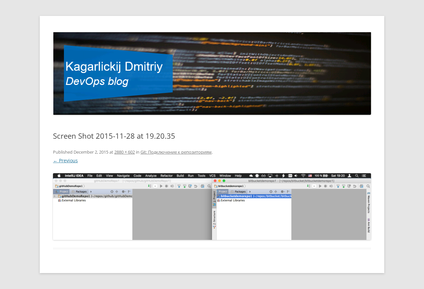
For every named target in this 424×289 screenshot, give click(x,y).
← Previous (65, 160)
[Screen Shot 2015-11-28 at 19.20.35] (212, 206)
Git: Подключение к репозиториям (176, 152)
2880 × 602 (124, 152)
